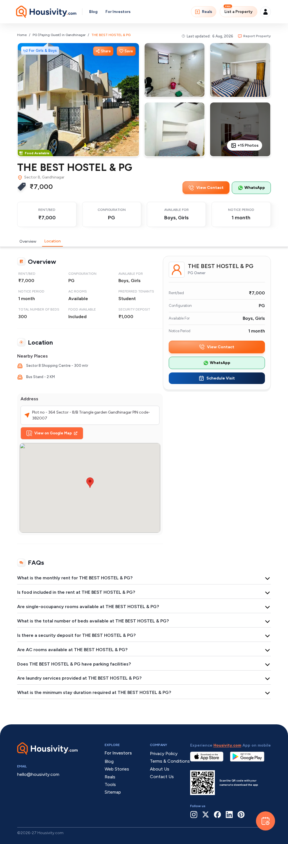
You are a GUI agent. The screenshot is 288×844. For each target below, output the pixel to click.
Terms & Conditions (170, 761)
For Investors (117, 11)
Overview (27, 241)
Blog (93, 11)
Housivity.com (227, 745)
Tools (110, 784)
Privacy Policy (163, 753)
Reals (207, 11)
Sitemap (113, 792)
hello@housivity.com (38, 774)
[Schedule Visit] (265, 820)
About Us (159, 769)
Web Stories (117, 769)
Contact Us (162, 776)
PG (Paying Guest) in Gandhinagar (59, 35)
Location (52, 241)
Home (22, 35)
